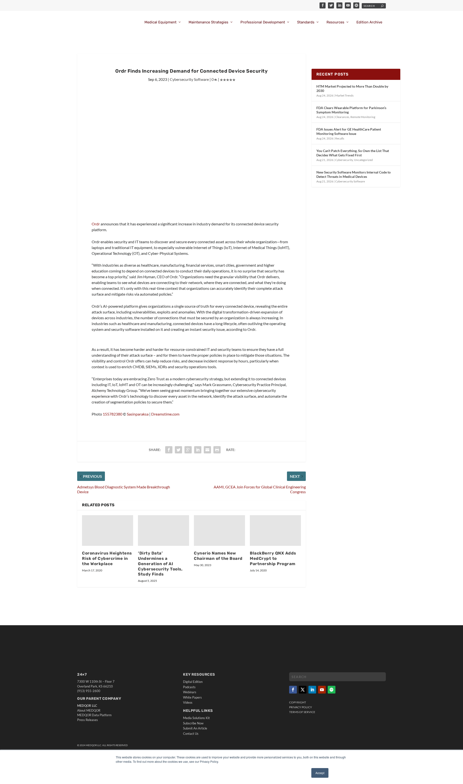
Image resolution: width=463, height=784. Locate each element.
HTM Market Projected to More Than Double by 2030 (352, 88)
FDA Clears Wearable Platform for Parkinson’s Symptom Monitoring (351, 110)
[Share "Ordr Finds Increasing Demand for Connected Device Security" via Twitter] (178, 450)
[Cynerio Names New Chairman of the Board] (219, 530)
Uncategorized (363, 160)
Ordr (96, 224)
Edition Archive (369, 22)
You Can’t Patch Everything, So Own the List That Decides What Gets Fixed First (352, 153)
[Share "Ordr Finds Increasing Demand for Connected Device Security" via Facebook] (169, 450)
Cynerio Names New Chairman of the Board (218, 556)
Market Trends (344, 95)
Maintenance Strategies (208, 22)
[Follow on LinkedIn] (312, 690)
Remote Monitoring (362, 117)
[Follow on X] (302, 690)
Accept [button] (319, 773)
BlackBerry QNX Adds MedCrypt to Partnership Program (273, 558)
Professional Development (262, 22)
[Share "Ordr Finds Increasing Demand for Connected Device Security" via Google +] (188, 450)
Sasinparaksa (138, 414)
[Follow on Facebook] (293, 690)
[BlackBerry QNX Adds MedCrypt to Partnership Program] (275, 530)
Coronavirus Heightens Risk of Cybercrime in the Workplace (107, 558)
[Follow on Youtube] (322, 690)
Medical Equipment (160, 22)
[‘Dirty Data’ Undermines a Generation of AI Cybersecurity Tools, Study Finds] (163, 530)
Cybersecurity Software (189, 79)
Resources (335, 22)
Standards (305, 22)
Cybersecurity (344, 160)
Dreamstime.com (165, 414)
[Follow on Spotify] (331, 690)
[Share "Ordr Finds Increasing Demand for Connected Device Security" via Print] (217, 450)
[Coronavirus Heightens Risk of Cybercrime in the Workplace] (107, 530)
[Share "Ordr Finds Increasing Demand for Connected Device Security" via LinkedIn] (198, 450)
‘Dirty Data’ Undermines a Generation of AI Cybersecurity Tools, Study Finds (160, 563)
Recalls (339, 138)
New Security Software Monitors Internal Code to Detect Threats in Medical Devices (353, 174)
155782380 (112, 414)
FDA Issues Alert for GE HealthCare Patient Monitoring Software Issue (348, 131)
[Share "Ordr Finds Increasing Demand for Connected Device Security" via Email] (207, 450)
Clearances (342, 117)
